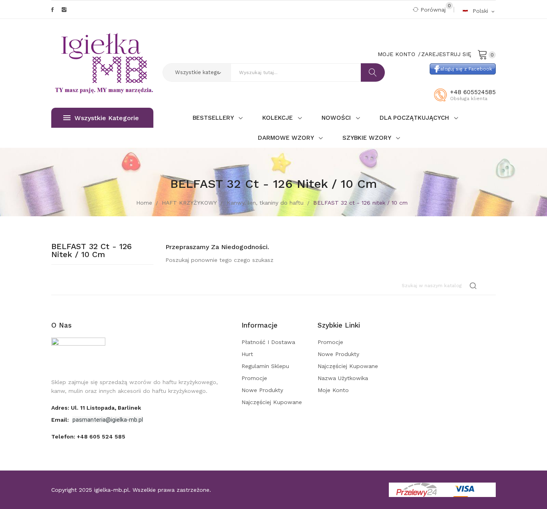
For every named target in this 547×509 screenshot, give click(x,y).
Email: (60, 419)
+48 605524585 (473, 92)
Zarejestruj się (446, 54)
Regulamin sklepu (265, 366)
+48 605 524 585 (101, 436)
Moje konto (333, 390)
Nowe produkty (262, 390)
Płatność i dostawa (268, 342)
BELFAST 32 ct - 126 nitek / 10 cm (91, 250)
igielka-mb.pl (111, 490)
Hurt (247, 354)
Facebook (52, 9)
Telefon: (88, 436)
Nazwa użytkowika (343, 378)
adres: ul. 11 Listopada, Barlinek (96, 407)
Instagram (64, 9)
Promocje (254, 378)
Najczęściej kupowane (271, 402)
